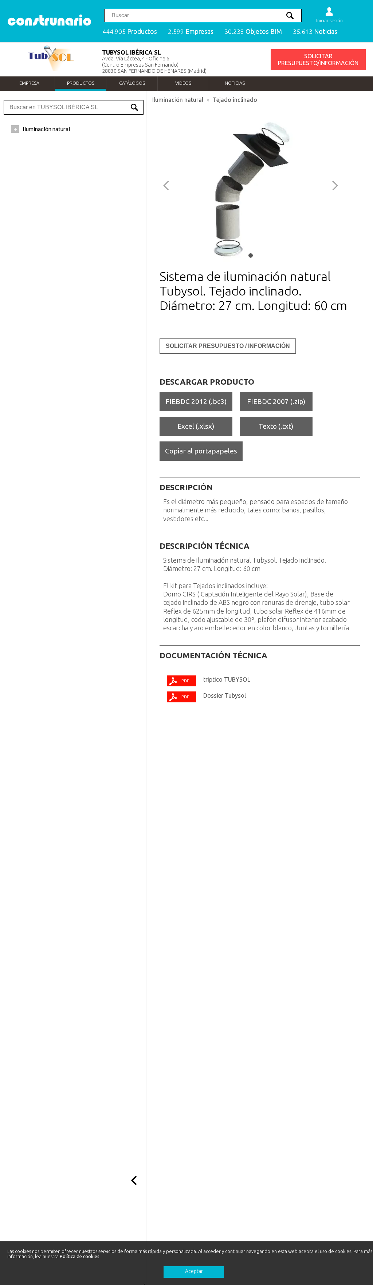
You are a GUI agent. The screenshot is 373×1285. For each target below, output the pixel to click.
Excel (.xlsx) (195, 426)
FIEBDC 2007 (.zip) (276, 401)
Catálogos (132, 83)
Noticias (235, 83)
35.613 (315, 31)
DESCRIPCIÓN (186, 487)
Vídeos (183, 83)
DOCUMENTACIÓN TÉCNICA (213, 655)
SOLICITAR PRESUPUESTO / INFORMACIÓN (228, 346)
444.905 (129, 31)
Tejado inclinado (235, 99)
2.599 (190, 31)
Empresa (29, 83)
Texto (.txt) (276, 426)
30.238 (253, 31)
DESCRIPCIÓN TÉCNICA (205, 546)
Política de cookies (79, 1256)
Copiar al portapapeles (201, 451)
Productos (80, 83)
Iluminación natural (177, 99)
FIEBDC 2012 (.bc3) (196, 401)
